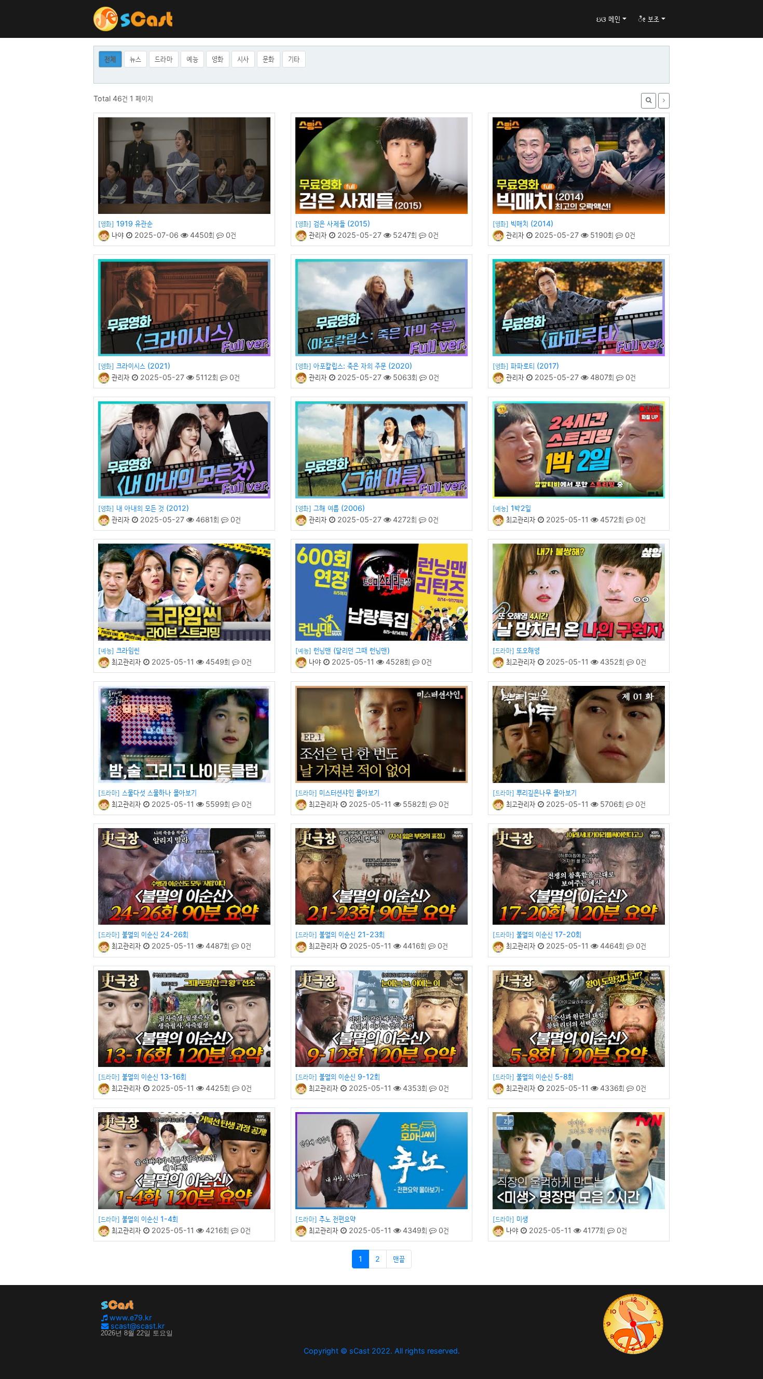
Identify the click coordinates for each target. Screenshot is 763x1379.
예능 (192, 59)
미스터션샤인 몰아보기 (349, 792)
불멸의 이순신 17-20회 (548, 934)
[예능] (501, 508)
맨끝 (399, 1258)
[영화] (106, 224)
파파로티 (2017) (535, 365)
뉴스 (135, 59)
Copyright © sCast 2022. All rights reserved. (382, 1350)
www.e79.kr (129, 1317)
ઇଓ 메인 (608, 19)
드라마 (164, 59)
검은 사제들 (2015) (342, 223)
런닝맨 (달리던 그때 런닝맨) (352, 650)
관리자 (317, 235)
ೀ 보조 (648, 19)
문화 (269, 59)
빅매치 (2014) (532, 223)
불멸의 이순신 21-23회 (352, 934)
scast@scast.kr (136, 1325)
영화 (218, 59)
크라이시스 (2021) (143, 365)
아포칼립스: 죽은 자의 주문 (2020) (363, 365)
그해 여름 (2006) (339, 508)
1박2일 (521, 508)
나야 (117, 235)
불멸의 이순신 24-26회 (155, 934)
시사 (243, 59)
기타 (294, 59)
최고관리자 (520, 519)
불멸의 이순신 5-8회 (545, 1076)
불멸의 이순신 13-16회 (154, 1076)
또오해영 (528, 650)
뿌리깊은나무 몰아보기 (546, 792)
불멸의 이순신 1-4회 (150, 1218)
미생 (522, 1218)
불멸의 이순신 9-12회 (349, 1076)
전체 (110, 59)
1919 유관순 (134, 223)
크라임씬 (128, 650)
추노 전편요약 (337, 1218)
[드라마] (503, 650)
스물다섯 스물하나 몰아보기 (159, 792)
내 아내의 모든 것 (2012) (152, 508)
